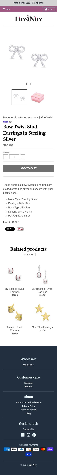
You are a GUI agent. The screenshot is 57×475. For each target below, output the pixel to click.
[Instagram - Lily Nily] (28, 435)
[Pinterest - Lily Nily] (34, 435)
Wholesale (28, 364)
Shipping (28, 382)
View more (28, 254)
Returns (28, 386)
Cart (50, 9)
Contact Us (28, 429)
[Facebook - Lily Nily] (23, 435)
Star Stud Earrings (42, 327)
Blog (28, 413)
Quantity (7, 152)
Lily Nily (33, 465)
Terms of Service (28, 409)
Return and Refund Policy (28, 402)
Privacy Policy (28, 406)
